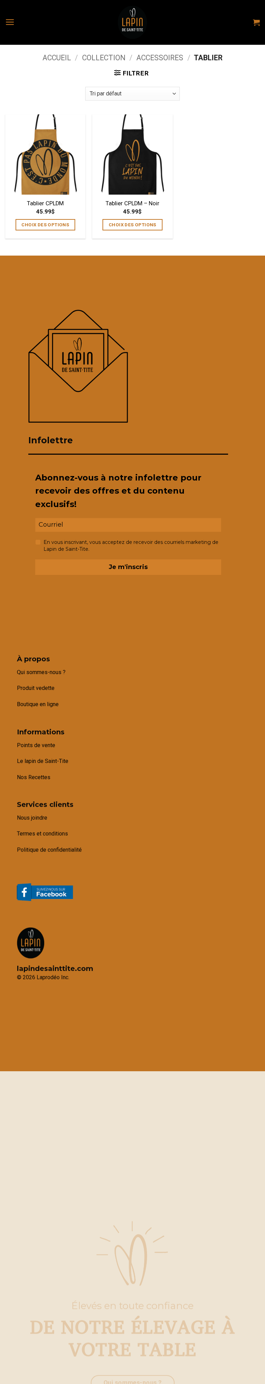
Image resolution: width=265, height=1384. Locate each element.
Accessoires (159, 57)
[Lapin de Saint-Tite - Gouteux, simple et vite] (133, 22)
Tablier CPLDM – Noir (132, 203)
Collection (104, 57)
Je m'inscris (128, 567)
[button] (10, 22)
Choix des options (45, 224)
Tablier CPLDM (45, 203)
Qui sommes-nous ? (41, 672)
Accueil (56, 57)
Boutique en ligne (38, 704)
